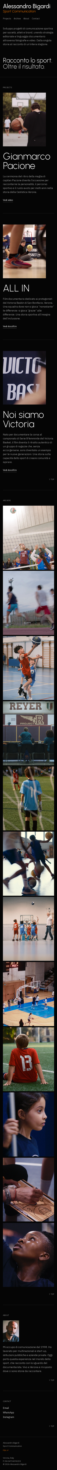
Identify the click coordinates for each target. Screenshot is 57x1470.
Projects (7, 18)
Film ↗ (5, 1450)
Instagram (8, 1417)
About (26, 18)
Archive (17, 18)
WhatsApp (8, 1412)
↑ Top (51, 479)
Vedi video (8, 199)
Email (6, 1407)
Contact (36, 18)
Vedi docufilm (10, 326)
